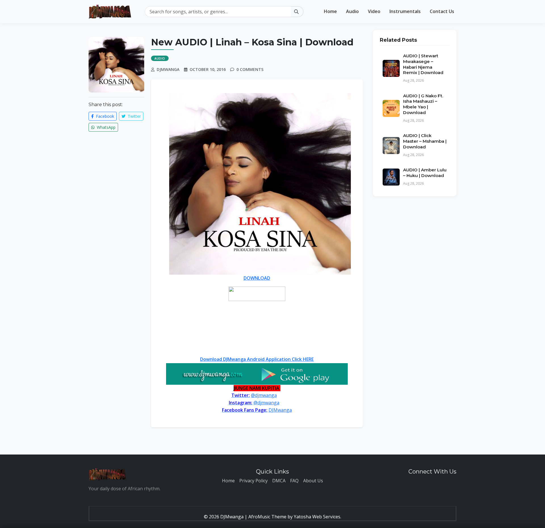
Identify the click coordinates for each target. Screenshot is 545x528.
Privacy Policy (253, 480)
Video (374, 11)
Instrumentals (405, 11)
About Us (313, 480)
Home (330, 11)
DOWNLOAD (257, 278)
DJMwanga (280, 410)
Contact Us (442, 11)
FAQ (294, 480)
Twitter (134, 116)
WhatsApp (106, 127)
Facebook (104, 116)
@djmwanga (264, 395)
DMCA (279, 480)
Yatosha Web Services (317, 517)
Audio (352, 11)
